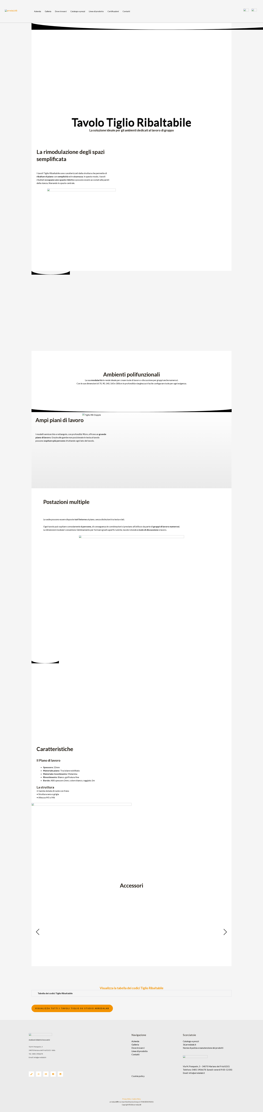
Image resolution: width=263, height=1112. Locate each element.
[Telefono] (31, 1074)
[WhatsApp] (38, 1074)
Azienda (37, 11)
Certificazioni (113, 11)
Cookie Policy (136, 1099)
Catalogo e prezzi (77, 11)
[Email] (45, 1074)
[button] (131, 993)
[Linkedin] (60, 1074)
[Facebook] (53, 1074)
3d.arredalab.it (189, 1044)
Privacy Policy (126, 1099)
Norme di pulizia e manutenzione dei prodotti (203, 1048)
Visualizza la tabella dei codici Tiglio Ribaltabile (131, 988)
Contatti (126, 11)
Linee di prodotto (96, 11)
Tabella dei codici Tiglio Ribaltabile (55, 993)
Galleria (48, 11)
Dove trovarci (61, 11)
